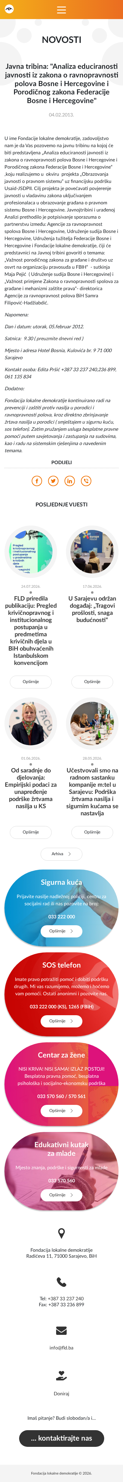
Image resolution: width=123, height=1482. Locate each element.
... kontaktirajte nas (61, 1438)
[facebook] (37, 482)
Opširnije (31, 682)
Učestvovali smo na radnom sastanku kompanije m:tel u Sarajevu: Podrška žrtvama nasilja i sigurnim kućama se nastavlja (92, 792)
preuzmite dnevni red (58, 338)
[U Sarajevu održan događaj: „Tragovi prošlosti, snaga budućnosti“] (92, 551)
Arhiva (58, 854)
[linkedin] (69, 482)
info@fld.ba (61, 1348)
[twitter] (53, 482)
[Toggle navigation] (61, 9)
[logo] (9, 9)
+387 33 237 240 (66, 1298)
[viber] (86, 482)
